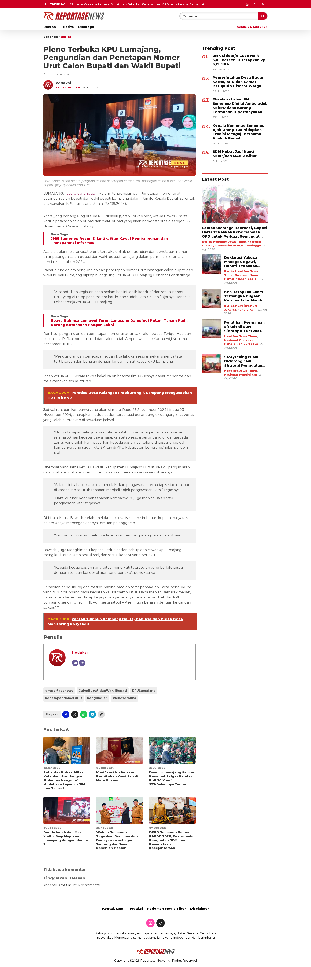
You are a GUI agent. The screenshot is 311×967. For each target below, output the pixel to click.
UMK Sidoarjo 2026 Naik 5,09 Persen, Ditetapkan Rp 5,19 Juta (239, 60)
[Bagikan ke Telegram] (92, 714)
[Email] (75, 663)
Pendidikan (246, 309)
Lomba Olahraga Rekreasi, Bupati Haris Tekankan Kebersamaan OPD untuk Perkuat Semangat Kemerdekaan (234, 232)
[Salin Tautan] (101, 714)
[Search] (263, 16)
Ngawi (254, 275)
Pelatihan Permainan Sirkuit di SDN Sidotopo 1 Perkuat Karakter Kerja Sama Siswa (244, 326)
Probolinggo (251, 245)
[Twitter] (253, 4)
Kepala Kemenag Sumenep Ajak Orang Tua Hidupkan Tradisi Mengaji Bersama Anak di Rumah (239, 132)
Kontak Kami (113, 908)
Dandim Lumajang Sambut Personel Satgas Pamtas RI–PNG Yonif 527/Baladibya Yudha (172, 778)
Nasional (254, 241)
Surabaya (251, 343)
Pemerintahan (229, 245)
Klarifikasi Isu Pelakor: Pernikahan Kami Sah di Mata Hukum (117, 776)
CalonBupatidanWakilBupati (102, 690)
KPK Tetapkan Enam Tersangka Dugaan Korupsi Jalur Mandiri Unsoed (244, 296)
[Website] (82, 663)
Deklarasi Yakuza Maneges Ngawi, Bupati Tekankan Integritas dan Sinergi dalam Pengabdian (136, 4)
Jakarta (230, 309)
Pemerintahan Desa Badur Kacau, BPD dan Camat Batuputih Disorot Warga (238, 82)
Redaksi (80, 652)
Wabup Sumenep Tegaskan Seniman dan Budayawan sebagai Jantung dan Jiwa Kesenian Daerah (117, 840)
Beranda (50, 37)
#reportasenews (59, 690)
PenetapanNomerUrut (63, 698)
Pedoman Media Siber (166, 908)
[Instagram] (247, 4)
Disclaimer (199, 908)
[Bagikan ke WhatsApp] (83, 714)
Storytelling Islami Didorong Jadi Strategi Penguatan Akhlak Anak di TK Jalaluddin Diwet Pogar (243, 361)
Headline (220, 241)
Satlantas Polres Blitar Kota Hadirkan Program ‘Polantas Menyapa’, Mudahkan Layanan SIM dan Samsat (64, 780)
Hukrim (255, 305)
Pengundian (97, 698)
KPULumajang (144, 690)
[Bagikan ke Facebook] (65, 714)
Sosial (252, 279)
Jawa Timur (237, 241)
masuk (66, 885)
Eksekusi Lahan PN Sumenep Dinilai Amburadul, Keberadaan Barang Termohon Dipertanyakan (240, 105)
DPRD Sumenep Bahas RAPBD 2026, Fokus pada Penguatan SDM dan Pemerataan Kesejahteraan (171, 840)
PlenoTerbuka (124, 698)
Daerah (49, 27)
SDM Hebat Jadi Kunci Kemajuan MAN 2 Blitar (235, 154)
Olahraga (86, 27)
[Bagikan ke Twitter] (74, 714)
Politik (74, 87)
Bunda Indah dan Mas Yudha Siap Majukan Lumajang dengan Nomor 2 (65, 838)
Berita (68, 27)
